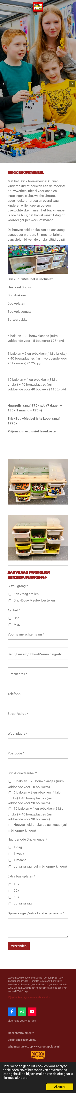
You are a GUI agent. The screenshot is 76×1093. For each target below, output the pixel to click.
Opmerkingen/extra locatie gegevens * (36, 913)
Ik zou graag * (18, 586)
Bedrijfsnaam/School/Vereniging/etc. (35, 654)
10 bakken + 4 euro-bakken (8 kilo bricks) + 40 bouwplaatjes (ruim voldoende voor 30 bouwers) (36, 814)
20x (16, 890)
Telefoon (14, 694)
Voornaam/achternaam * (26, 634)
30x (16, 897)
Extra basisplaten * (21, 876)
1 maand (20, 860)
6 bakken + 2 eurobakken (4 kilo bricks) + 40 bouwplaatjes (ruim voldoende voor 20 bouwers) (34, 798)
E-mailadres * (17, 674)
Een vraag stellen (26, 594)
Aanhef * (14, 610)
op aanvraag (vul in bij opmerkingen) (40, 866)
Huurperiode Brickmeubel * (27, 839)
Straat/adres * (18, 714)
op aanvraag (23, 903)
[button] (65, 455)
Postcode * (16, 753)
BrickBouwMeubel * (22, 773)
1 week (19, 854)
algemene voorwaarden (22, 1020)
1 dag (18, 847)
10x (16, 884)
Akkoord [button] (59, 1087)
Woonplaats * (17, 733)
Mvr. (17, 624)
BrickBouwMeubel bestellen (34, 600)
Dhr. (16, 618)
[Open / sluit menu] (71, 7)
